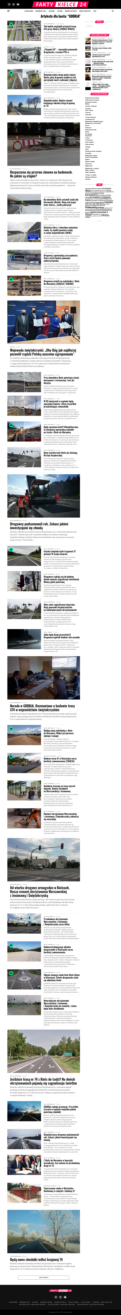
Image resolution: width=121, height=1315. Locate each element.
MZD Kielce (100, 204)
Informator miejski (91, 102)
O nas (94, 11)
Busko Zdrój (103, 190)
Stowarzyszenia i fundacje (93, 151)
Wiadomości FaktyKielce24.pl (94, 121)
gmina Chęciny (102, 191)
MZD (94, 204)
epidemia (88, 192)
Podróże (88, 112)
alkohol (94, 188)
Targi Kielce (96, 214)
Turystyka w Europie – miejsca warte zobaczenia (61, 1304)
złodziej (87, 217)
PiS (104, 205)
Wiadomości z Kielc (40, 11)
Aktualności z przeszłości (93, 123)
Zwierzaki (88, 114)
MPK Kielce (89, 204)
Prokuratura (89, 140)
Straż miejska (89, 142)
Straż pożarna (89, 144)
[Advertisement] (99, 248)
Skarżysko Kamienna (96, 210)
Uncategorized (89, 119)
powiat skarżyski (102, 209)
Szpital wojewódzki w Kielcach (96, 213)
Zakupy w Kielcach (91, 177)
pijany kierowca (98, 205)
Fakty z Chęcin (89, 170)
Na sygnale (52, 11)
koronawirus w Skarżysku (98, 200)
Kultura (87, 159)
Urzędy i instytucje (91, 106)
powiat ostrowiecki (93, 209)
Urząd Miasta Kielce (104, 214)
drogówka (108, 190)
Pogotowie (88, 136)
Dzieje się (88, 127)
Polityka (87, 147)
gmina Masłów (110, 191)
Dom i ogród (89, 110)
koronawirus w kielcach (100, 197)
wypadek (88, 216)
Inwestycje (88, 193)
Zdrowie (87, 179)
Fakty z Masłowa (90, 172)
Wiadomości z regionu (92, 168)
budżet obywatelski (95, 190)
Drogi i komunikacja (91, 157)
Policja (87, 138)
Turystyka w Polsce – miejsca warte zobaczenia (32, 1304)
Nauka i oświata (90, 161)
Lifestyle (88, 108)
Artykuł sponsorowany (92, 98)
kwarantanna (100, 202)
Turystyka (88, 153)
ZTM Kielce (105, 216)
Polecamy (91, 207)
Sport (87, 149)
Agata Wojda (88, 188)
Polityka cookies (85, 1302)
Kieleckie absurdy (90, 130)
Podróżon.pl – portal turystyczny (102, 1302)
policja (100, 207)
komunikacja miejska (97, 193)
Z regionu (59, 11)
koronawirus (91, 195)
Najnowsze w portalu (71, 11)
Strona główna (28, 11)
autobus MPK (101, 188)
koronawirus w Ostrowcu (92, 199)
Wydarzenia (88, 166)
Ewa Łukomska (95, 191)
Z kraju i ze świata (90, 175)
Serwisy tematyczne (84, 11)
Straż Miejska (105, 210)
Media (87, 104)
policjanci (106, 208)
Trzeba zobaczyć (90, 117)
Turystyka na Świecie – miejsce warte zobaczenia (90, 1304)
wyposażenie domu (96, 215)
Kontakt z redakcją (73, 1302)
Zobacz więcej (43, 1277)
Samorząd (88, 164)
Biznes (87, 125)
